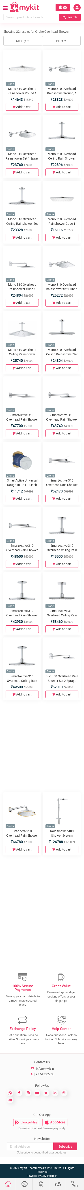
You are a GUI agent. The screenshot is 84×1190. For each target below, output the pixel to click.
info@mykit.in (45, 1069)
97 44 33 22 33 (45, 1074)
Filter (60, 41)
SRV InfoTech (49, 1175)
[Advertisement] (42, 746)
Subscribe (65, 1146)
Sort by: (21, 41)
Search (72, 17)
